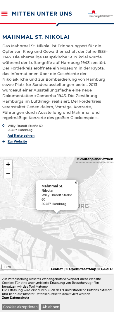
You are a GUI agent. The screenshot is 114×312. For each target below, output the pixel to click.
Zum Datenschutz (15, 297)
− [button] (8, 173)
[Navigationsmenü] (4, 14)
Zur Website (17, 141)
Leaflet (57, 269)
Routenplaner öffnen (96, 159)
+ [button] (8, 164)
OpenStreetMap (82, 269)
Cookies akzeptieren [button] (20, 307)
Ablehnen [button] (50, 307)
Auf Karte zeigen (21, 136)
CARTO (107, 269)
